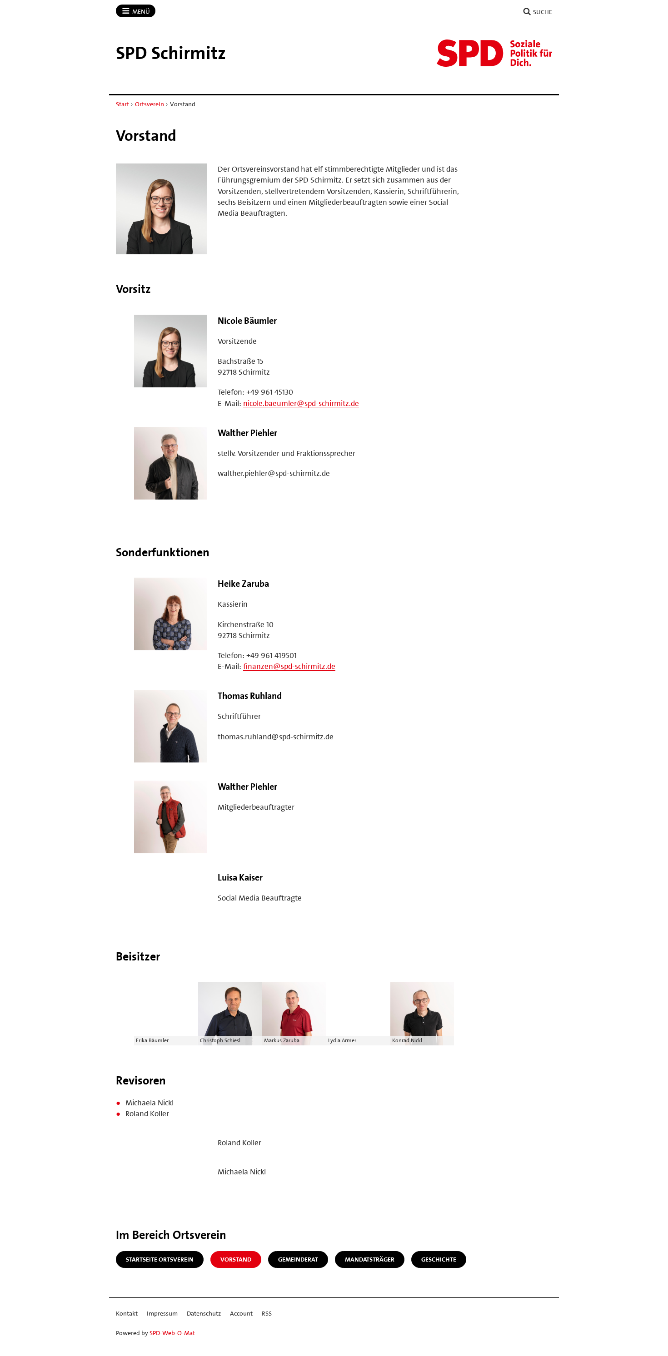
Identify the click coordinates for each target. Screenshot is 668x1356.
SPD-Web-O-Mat (172, 1333)
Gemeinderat (298, 1259)
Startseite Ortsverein (160, 1259)
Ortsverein (149, 104)
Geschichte (438, 1259)
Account (241, 1313)
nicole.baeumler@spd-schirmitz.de (301, 403)
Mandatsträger (369, 1259)
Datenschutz (204, 1313)
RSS (267, 1313)
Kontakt (127, 1313)
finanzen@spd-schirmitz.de (289, 666)
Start (122, 104)
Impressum (162, 1313)
